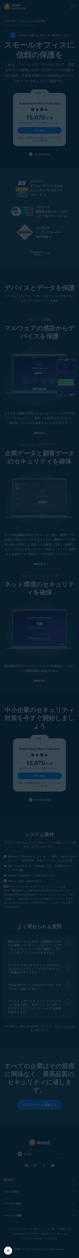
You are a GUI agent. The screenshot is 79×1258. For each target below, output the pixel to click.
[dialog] (39, 629)
